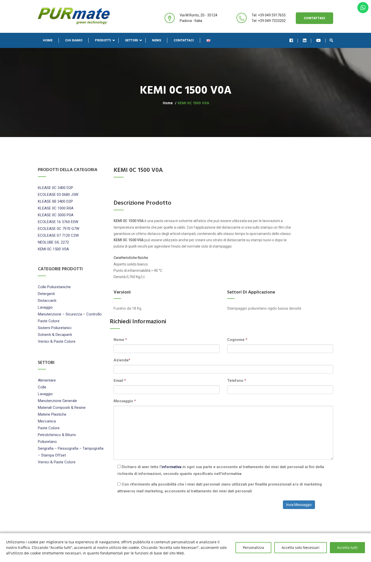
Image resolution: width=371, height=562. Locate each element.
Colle (42, 387)
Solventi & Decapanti (55, 334)
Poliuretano (47, 441)
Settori (131, 40)
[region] (185, 547)
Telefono (236, 380)
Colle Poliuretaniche (54, 287)
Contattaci (314, 18)
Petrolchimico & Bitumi (57, 435)
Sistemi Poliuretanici (54, 328)
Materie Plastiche (52, 414)
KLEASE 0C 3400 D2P (55, 187)
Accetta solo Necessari (301, 547)
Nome (120, 339)
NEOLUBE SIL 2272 (53, 242)
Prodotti (103, 40)
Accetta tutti (347, 547)
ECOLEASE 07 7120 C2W (58, 235)
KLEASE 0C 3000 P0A (55, 215)
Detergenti (46, 293)
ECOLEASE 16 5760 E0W (58, 222)
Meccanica (47, 421)
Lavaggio (45, 307)
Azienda (122, 360)
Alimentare (47, 380)
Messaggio (125, 401)
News (156, 40)
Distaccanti (47, 300)
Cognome (237, 339)
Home (47, 40)
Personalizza (253, 547)
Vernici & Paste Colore (56, 341)
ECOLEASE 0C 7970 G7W (58, 228)
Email (120, 380)
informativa (171, 467)
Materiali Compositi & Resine (62, 407)
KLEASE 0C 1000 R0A (55, 208)
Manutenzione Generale (57, 400)
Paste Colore (49, 321)
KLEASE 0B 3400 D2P (55, 201)
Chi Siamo (73, 40)
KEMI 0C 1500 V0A (53, 249)
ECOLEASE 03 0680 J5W (58, 194)
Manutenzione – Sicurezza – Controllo (70, 314)
